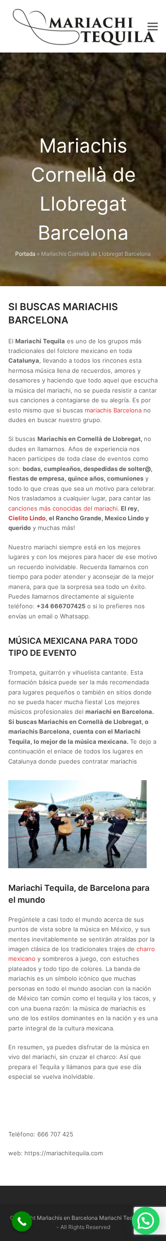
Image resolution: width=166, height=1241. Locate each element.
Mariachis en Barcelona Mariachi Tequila (89, 1217)
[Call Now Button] (22, 1222)
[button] (153, 26)
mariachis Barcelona (113, 410)
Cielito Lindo (27, 518)
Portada (25, 253)
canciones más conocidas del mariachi (63, 508)
